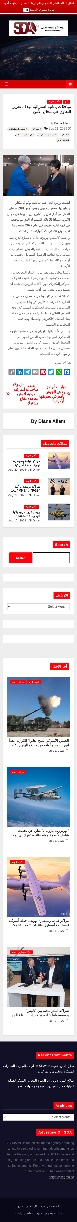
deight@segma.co (61, 1177)
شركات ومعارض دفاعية (21, 952)
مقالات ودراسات (24, 1213)
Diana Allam (62, 123)
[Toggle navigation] (6, 84)
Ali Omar (34, 469)
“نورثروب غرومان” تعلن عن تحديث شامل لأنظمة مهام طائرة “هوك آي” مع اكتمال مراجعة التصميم (40, 835)
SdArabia (58, 41)
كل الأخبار (32, 1206)
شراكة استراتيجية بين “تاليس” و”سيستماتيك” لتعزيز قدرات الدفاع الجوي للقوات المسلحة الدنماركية (39, 1015)
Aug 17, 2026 (17, 520)
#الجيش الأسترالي (18, 128)
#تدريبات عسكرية (47, 134)
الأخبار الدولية (54, 101)
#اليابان (65, 134)
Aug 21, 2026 (17, 469)
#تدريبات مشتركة (25, 134)
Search (61, 545)
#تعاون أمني (63, 140)
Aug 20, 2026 (17, 495)
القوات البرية (34, 682)
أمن (66, 101)
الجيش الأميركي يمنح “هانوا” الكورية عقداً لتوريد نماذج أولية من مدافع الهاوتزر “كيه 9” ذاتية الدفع (39, 745)
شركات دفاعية (18, 682)
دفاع (20, 1206)
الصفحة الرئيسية (50, 1206)
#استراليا (36, 128)
